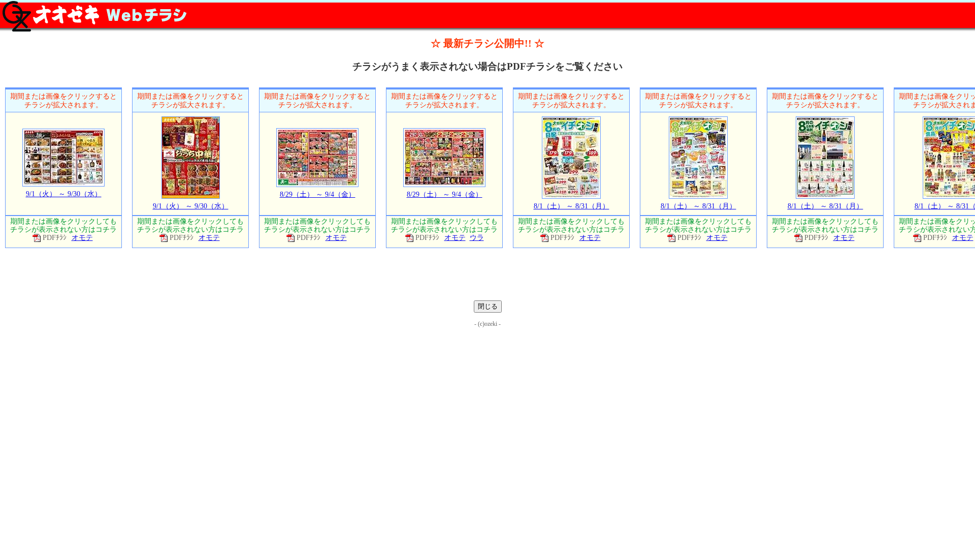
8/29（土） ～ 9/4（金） (317, 194)
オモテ (82, 237)
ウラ (477, 237)
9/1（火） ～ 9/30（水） (64, 194)
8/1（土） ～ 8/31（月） (571, 206)
